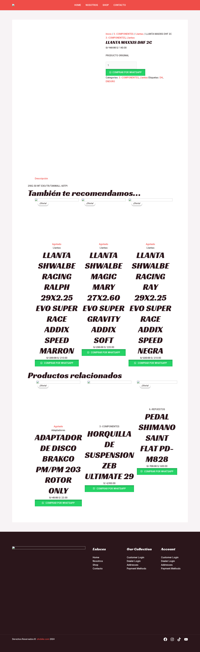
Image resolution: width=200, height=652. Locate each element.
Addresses (132, 565)
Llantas (139, 34)
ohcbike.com (43, 639)
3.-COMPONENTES (124, 34)
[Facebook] (165, 639)
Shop (106, 5)
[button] (139, 72)
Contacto (119, 5)
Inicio (109, 34)
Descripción (41, 178)
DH (161, 77)
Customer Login (135, 557)
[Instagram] (172, 639)
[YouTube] (186, 639)
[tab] (41, 179)
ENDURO (110, 81)
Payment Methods (136, 568)
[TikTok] (179, 639)
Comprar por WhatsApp (127, 72)
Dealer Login (134, 561)
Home (77, 5)
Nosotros (92, 5)
